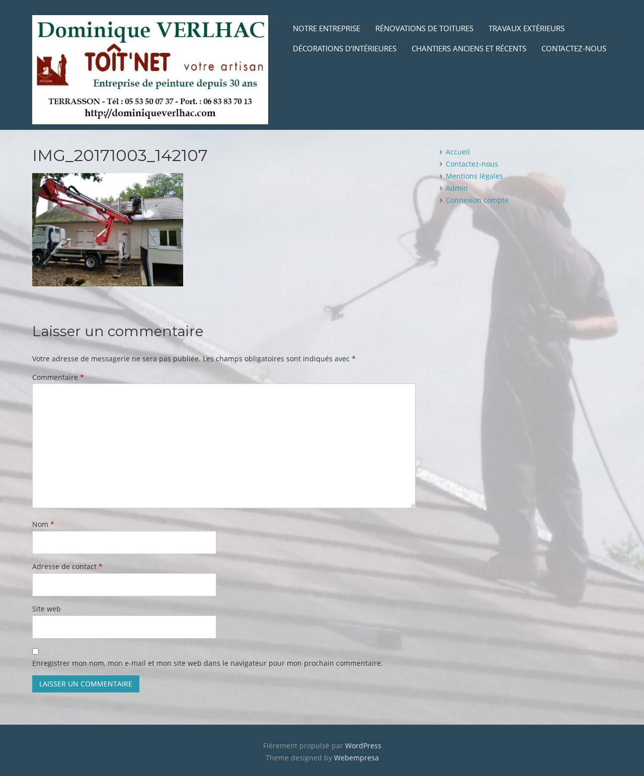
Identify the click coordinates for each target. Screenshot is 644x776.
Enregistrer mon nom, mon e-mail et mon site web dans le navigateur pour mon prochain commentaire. (207, 663)
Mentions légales (474, 176)
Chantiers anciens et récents (469, 48)
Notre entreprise (326, 28)
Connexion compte (477, 200)
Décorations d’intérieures (344, 48)
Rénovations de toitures (424, 28)
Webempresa (356, 757)
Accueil (458, 152)
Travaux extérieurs (527, 28)
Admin (457, 188)
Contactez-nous (573, 48)
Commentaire (58, 377)
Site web (46, 608)
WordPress (363, 745)
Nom (43, 524)
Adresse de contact (67, 566)
